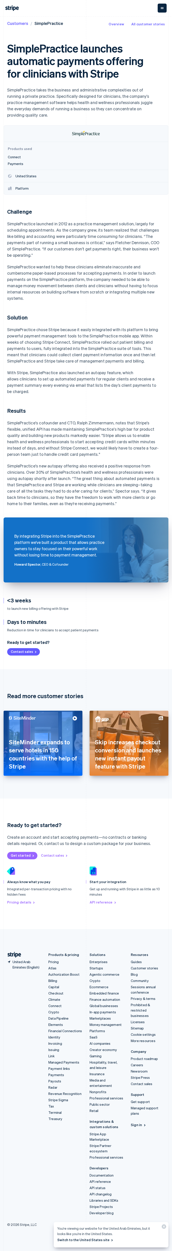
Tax (51, 1106)
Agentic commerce (104, 974)
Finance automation (105, 999)
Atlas (52, 968)
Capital (53, 987)
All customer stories (148, 24)
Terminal (55, 1112)
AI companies (100, 1043)
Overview (116, 24)
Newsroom (139, 1071)
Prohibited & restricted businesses (140, 1010)
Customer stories (144, 968)
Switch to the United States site (83, 1240)
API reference (101, 902)
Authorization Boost (64, 974)
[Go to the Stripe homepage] (12, 955)
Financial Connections (65, 1031)
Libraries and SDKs (104, 1200)
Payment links (59, 1068)
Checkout (56, 993)
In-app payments (103, 1012)
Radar (52, 1087)
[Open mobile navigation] (162, 8)
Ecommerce (99, 987)
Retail (94, 1110)
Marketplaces (100, 1018)
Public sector (100, 1104)
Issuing (53, 1049)
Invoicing (55, 1043)
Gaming (95, 1056)
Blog (134, 974)
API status (97, 1188)
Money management (106, 1024)
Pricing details (19, 902)
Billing (52, 980)
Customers (17, 23)
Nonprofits (98, 1092)
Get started (21, 855)
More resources (143, 1040)
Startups (96, 968)
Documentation (102, 1175)
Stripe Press (140, 1077)
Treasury (55, 1118)
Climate (54, 999)
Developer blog (102, 1213)
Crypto (53, 1012)
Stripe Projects (101, 1206)
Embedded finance (104, 993)
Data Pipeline (58, 1018)
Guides (136, 962)
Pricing (53, 962)
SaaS (93, 1037)
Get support (140, 1101)
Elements (55, 1024)
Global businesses (104, 1005)
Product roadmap (144, 1058)
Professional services (106, 1098)
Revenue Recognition (65, 1093)
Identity (54, 1037)
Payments (56, 1075)
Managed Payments (63, 1062)
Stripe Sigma (58, 1100)
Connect (55, 1005)
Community (140, 980)
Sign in (136, 1125)
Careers (137, 1065)
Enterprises (99, 962)
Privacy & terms (143, 998)
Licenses (138, 1022)
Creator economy (103, 1049)
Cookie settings (143, 1034)
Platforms (97, 1031)
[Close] (163, 1227)
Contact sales (22, 651)
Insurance (97, 1074)
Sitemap (137, 1028)
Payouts (54, 1081)
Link (51, 1056)
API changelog (101, 1194)
